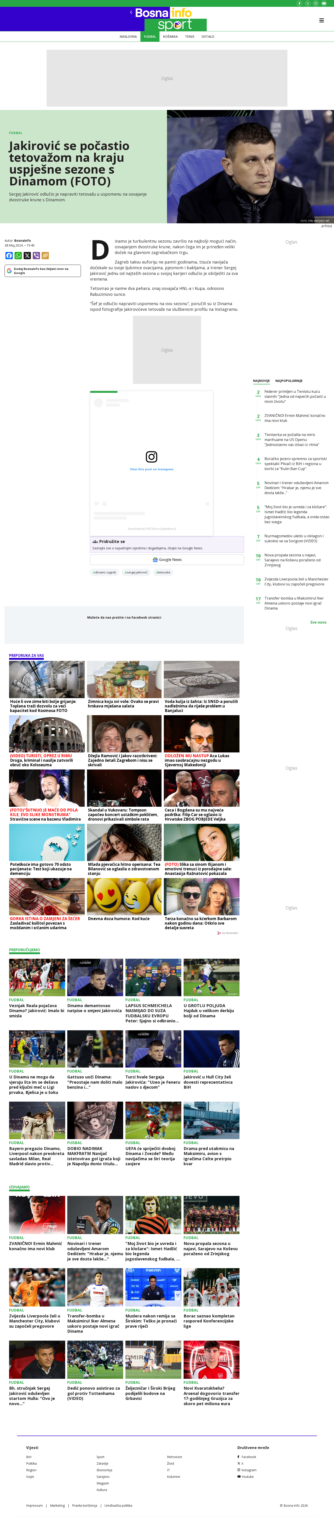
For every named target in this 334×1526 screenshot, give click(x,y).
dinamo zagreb (105, 572)
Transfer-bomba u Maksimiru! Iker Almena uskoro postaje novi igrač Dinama (93, 1323)
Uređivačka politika (118, 1505)
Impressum (34, 1505)
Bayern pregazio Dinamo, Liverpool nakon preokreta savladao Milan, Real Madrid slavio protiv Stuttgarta (36, 1156)
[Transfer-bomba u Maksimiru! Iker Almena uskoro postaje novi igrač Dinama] (95, 1287)
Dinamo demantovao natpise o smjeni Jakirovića (94, 1008)
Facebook (249, 1457)
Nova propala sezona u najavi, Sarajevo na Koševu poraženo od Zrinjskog (211, 1248)
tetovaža (164, 572)
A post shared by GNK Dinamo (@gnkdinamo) (152, 528)
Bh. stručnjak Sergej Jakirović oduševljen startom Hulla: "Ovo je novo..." (32, 1396)
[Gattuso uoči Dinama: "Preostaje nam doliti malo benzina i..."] (95, 1049)
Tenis (189, 36)
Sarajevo (103, 1476)
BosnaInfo (22, 240)
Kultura (102, 1490)
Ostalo (208, 36)
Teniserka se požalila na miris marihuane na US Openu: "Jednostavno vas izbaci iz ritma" (291, 439)
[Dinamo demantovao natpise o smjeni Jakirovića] (95, 977)
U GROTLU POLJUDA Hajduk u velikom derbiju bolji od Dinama (209, 1010)
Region (31, 1470)
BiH (28, 1457)
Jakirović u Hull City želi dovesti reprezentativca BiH (208, 1082)
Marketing (57, 1505)
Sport (101, 1457)
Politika (31, 1463)
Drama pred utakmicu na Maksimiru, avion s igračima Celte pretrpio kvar (209, 1156)
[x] (307, 3)
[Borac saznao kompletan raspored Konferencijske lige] (212, 1287)
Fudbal (150, 36)
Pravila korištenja (84, 1505)
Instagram (249, 1470)
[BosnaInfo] (146, 19)
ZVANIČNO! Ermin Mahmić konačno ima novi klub (35, 1246)
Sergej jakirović (137, 572)
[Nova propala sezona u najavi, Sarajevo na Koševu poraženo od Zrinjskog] (212, 1215)
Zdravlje (102, 1463)
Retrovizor (174, 1457)
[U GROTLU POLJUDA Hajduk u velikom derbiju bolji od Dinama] (212, 977)
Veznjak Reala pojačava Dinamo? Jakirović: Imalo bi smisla (36, 1010)
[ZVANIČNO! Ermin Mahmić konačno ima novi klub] (37, 1215)
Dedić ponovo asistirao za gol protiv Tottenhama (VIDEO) (93, 1393)
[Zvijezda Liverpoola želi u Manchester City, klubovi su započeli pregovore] (37, 1287)
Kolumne (173, 1476)
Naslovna (128, 36)
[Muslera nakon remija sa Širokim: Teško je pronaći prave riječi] (153, 1287)
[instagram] (316, 3)
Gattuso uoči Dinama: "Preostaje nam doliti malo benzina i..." (94, 1082)
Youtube (248, 1476)
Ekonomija (104, 1470)
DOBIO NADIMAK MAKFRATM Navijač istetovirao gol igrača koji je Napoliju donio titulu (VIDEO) (93, 1156)
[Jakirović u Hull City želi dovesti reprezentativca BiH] (212, 1049)
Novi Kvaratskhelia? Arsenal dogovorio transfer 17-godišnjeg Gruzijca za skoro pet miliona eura (211, 1396)
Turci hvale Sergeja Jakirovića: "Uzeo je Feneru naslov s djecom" (152, 1082)
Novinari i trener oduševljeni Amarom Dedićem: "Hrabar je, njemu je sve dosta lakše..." (95, 1251)
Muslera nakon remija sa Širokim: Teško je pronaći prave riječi (151, 1321)
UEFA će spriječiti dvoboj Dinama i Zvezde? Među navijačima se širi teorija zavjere (150, 1156)
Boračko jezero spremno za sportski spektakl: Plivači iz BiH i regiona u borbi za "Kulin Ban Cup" (295, 463)
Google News (170, 559)
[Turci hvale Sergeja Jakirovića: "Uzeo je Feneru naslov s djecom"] (153, 1049)
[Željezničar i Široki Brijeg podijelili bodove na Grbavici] (153, 1360)
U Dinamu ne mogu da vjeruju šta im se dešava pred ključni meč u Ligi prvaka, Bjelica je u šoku (33, 1084)
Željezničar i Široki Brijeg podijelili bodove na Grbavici (150, 1393)
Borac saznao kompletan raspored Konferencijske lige (209, 1321)
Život (170, 1463)
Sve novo (318, 622)
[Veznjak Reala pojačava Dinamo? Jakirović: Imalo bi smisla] (37, 977)
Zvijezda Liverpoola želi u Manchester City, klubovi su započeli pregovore (34, 1321)
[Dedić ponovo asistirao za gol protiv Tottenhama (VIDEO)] (95, 1360)
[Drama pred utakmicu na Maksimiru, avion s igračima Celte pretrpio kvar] (212, 1120)
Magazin (103, 1483)
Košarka (170, 36)
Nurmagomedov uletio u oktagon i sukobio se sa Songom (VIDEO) (294, 538)
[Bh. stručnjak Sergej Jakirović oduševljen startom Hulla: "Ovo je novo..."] (37, 1360)
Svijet (30, 1476)
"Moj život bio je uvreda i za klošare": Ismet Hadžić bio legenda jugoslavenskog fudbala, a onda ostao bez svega (152, 1251)
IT (168, 1470)
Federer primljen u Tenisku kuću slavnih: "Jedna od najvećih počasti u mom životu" (295, 396)
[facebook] (299, 3)
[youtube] (324, 3)
